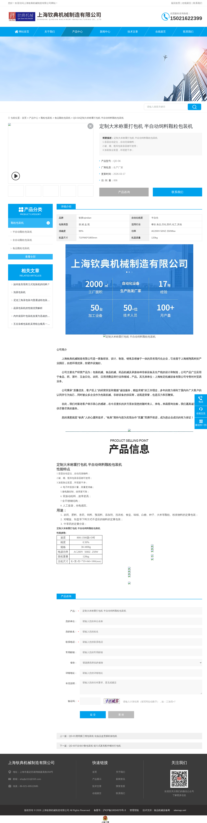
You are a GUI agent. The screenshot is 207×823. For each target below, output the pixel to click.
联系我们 (197, 3)
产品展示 (96, 779)
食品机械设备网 (162, 810)
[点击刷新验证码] (112, 701)
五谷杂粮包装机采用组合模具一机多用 (32, 324)
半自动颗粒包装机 (22, 231)
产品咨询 (124, 192)
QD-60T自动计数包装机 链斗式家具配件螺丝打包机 (95, 745)
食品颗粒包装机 (63, 118)
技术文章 (133, 31)
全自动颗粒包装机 (22, 240)
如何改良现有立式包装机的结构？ (31, 284)
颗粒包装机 (46, 118)
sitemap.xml (180, 810)
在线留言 (186, 3)
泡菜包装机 (19, 292)
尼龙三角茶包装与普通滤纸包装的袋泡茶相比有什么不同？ (32, 300)
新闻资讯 (120, 779)
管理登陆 (134, 810)
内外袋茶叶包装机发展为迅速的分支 (32, 316)
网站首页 (24, 31)
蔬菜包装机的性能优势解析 (28, 308)
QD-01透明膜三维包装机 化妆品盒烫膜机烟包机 (93, 736)
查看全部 (30, 256)
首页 (24, 118)
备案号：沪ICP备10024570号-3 (110, 810)
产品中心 (77, 31)
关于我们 (49, 31)
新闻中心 (105, 31)
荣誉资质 (120, 786)
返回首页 (175, 3)
